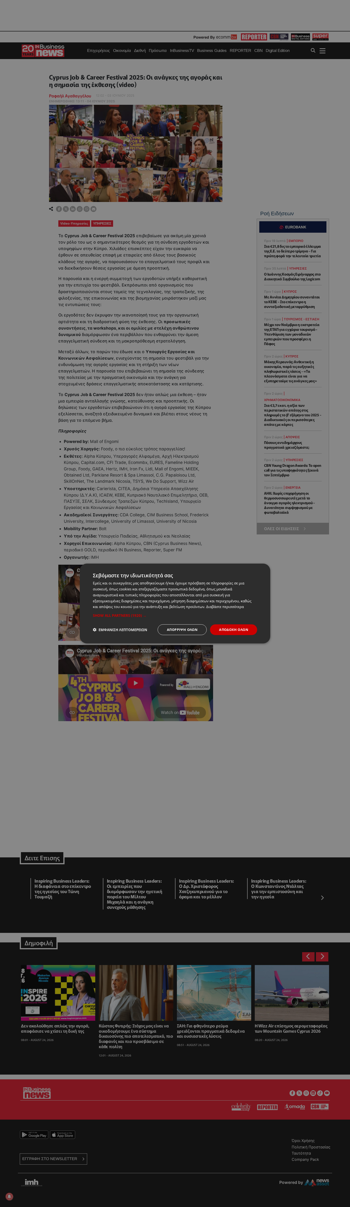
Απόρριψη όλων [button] (182, 629)
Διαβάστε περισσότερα (225, 606)
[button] (175, 615)
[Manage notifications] (9, 1196)
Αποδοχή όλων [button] (233, 629)
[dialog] (175, 604)
